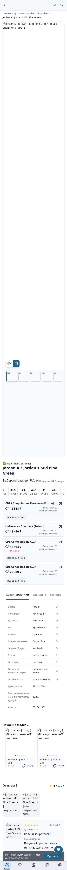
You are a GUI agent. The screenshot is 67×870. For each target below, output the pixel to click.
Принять (53, 856)
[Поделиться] (55, 5)
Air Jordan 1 (43, 13)
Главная (7, 13)
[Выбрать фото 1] (12, 376)
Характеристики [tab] (17, 594)
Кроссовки (19, 13)
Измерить (44, 481)
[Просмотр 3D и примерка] (9, 363)
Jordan (31, 13)
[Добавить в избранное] (61, 5)
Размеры (59, 481)
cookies (28, 854)
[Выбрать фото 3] (35, 376)
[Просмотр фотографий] (16, 363)
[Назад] (5, 5)
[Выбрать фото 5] (59, 376)
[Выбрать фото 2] (23, 376)
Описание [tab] (39, 595)
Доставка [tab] (55, 595)
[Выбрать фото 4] (47, 376)
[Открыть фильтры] (58, 849)
